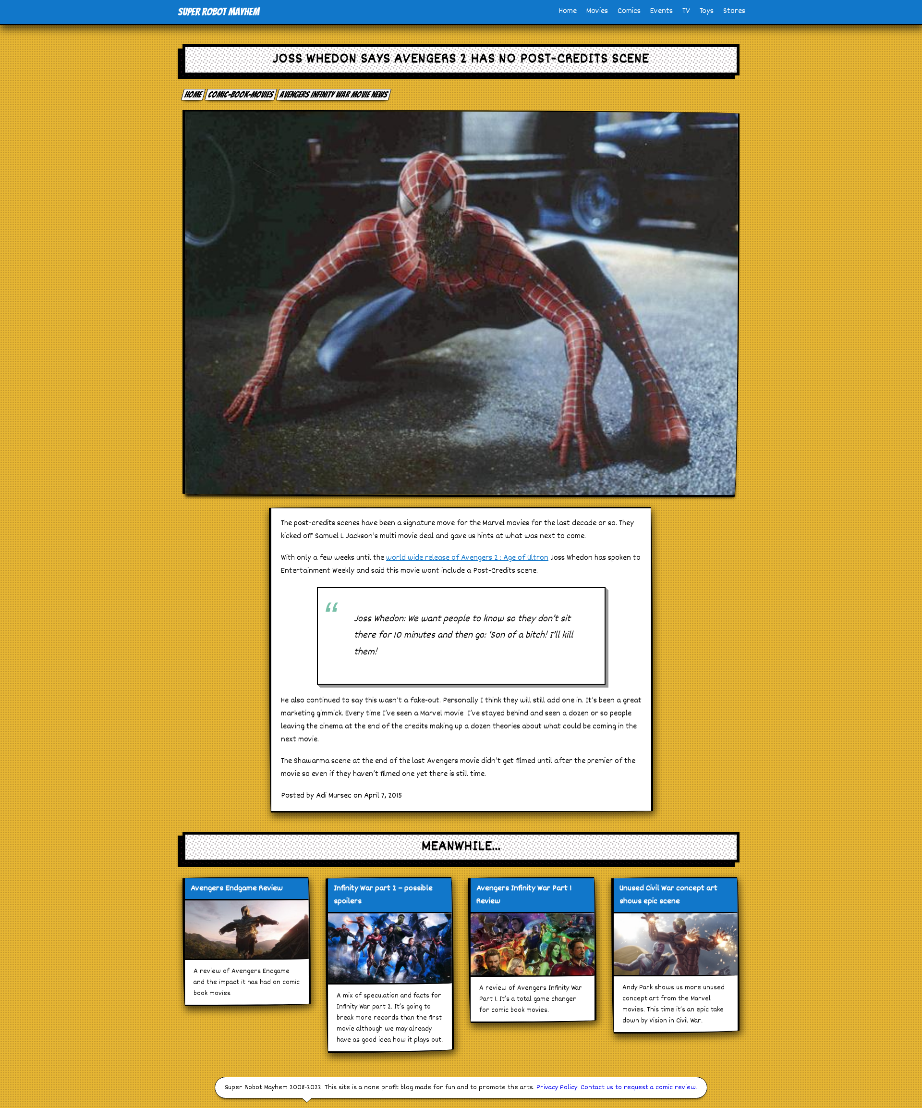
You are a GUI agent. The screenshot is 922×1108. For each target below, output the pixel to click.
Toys (707, 11)
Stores (734, 11)
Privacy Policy (556, 1087)
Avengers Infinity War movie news (334, 94)
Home (568, 11)
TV (686, 11)
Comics (629, 11)
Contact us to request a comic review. (639, 1087)
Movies (597, 11)
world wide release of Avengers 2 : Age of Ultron (467, 558)
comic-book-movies (241, 94)
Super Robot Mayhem (218, 11)
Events (661, 11)
